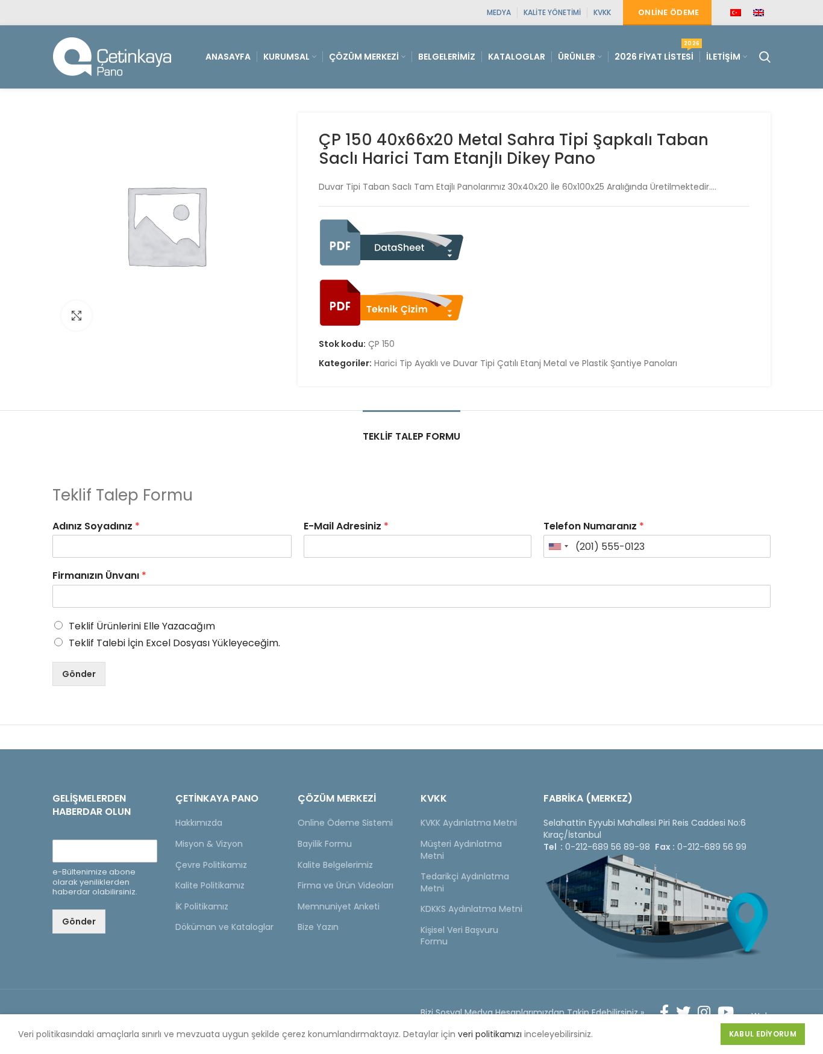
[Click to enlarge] (76, 316)
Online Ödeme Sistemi (345, 823)
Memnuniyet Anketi (339, 906)
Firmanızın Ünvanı (99, 576)
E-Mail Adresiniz (346, 526)
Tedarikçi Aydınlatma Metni (465, 882)
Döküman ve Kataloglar (224, 927)
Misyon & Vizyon (209, 844)
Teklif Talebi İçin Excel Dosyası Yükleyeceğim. (174, 643)
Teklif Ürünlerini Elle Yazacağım (142, 626)
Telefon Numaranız (593, 526)
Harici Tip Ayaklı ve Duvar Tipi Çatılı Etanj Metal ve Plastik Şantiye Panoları (525, 363)
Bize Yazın (318, 927)
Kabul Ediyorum (762, 1034)
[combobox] (558, 546)
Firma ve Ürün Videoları (345, 885)
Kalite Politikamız (210, 885)
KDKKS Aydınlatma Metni (471, 909)
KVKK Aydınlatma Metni (469, 823)
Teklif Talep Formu (411, 436)
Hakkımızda (198, 823)
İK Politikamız (201, 906)
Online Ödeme (668, 12)
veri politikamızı (490, 1034)
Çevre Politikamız (211, 865)
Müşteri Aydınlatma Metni (461, 850)
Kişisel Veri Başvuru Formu (459, 936)
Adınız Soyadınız (96, 526)
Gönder (79, 674)
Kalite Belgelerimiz (335, 865)
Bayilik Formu (325, 844)
